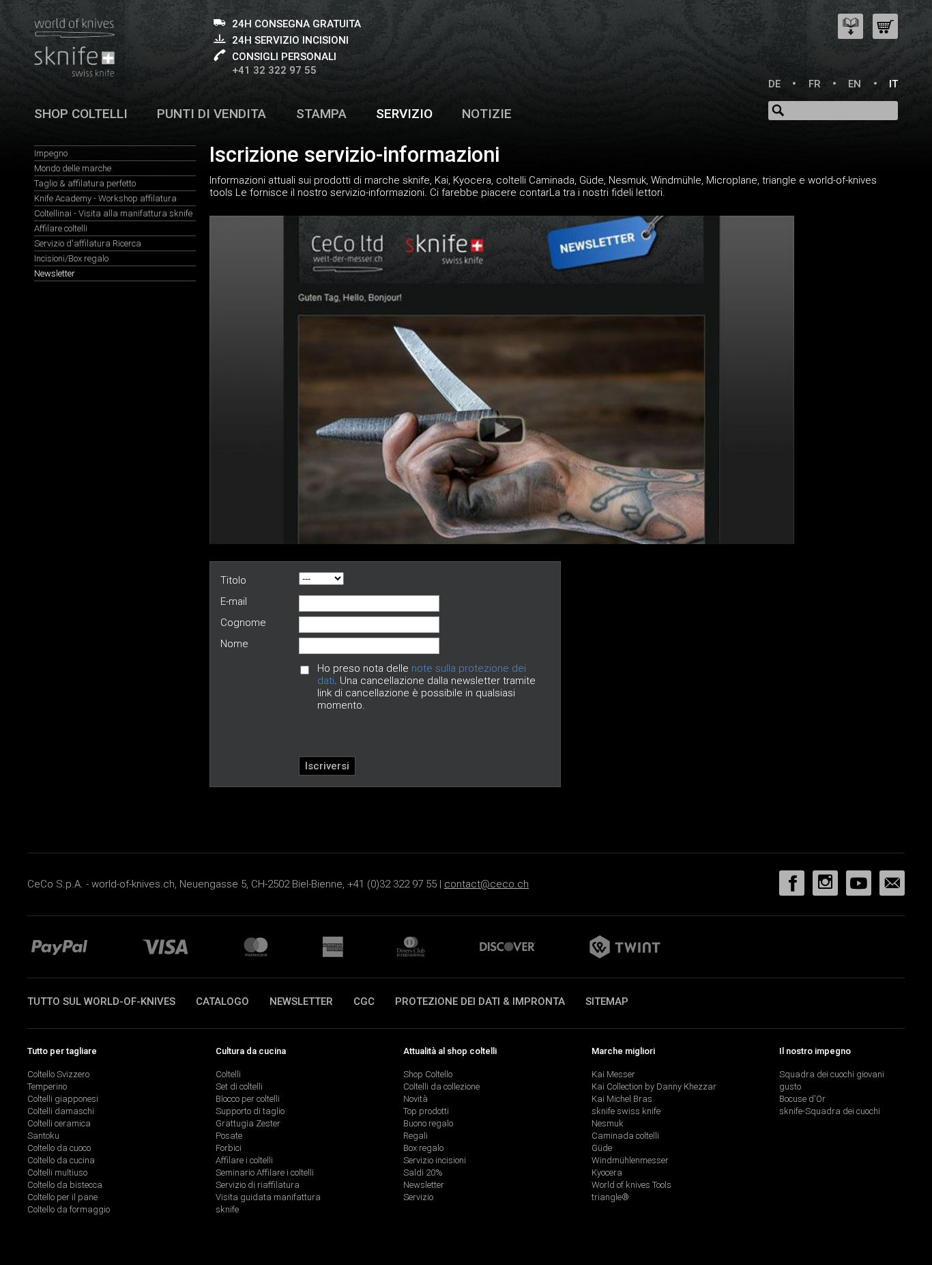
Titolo (233, 580)
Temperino (47, 1086)
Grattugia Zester (248, 1123)
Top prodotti (426, 1111)
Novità (415, 1099)
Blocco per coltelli (248, 1099)
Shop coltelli (81, 114)
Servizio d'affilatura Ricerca (87, 243)
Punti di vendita (211, 114)
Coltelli (228, 1074)
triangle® (610, 1197)
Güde (602, 1148)
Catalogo (222, 1001)
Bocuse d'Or (802, 1099)
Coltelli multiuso (57, 1172)
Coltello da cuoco (59, 1148)
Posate (229, 1136)
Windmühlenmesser (630, 1160)
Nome (234, 644)
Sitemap (606, 1001)
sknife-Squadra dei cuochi (829, 1111)
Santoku (43, 1136)
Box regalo (423, 1148)
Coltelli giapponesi (62, 1099)
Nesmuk (608, 1123)
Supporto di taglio (250, 1111)
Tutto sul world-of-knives (101, 1001)
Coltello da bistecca (64, 1185)
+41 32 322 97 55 (274, 70)
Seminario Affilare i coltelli (265, 1172)
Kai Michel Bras (622, 1099)
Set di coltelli (239, 1086)
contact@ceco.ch (486, 884)
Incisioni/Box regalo (71, 258)
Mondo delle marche (72, 168)
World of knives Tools (631, 1185)
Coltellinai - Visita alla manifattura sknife (113, 213)
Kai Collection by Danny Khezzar (654, 1086)
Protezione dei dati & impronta (480, 1001)
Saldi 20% (423, 1172)
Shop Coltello (427, 1074)
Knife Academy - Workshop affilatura (105, 198)
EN (854, 84)
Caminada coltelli (625, 1136)
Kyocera (607, 1172)
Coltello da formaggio (68, 1209)
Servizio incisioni (434, 1160)
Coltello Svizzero (58, 1074)
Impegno (51, 153)
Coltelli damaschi (60, 1111)
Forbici (229, 1148)
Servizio (404, 114)
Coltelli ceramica (59, 1123)
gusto (790, 1086)
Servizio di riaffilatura (258, 1185)
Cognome (243, 622)
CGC (364, 1001)
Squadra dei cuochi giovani (831, 1074)
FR (815, 84)
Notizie (487, 114)
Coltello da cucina (61, 1160)
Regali (415, 1136)
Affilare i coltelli (244, 1160)
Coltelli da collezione (441, 1086)
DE (774, 84)
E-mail (233, 601)
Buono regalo (428, 1123)
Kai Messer (613, 1074)
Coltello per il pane (62, 1197)
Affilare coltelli (60, 228)
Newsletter (54, 273)
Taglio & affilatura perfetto (85, 183)
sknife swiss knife (626, 1111)
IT (893, 84)
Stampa (321, 114)
